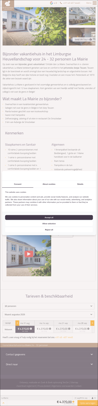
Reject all (49, 230)
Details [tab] (80, 184)
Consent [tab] (17, 184)
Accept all (49, 217)
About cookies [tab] (49, 184)
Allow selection (49, 224)
